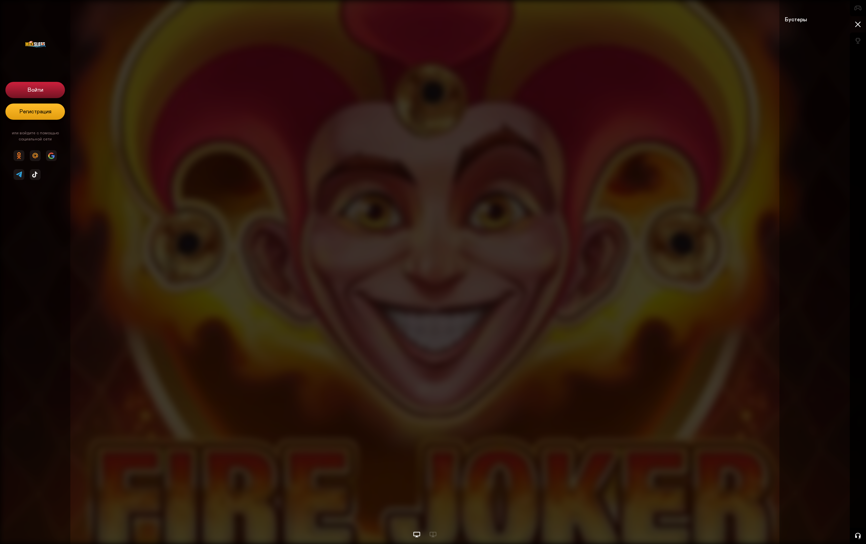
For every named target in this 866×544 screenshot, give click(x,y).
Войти (35, 90)
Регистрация (35, 111)
